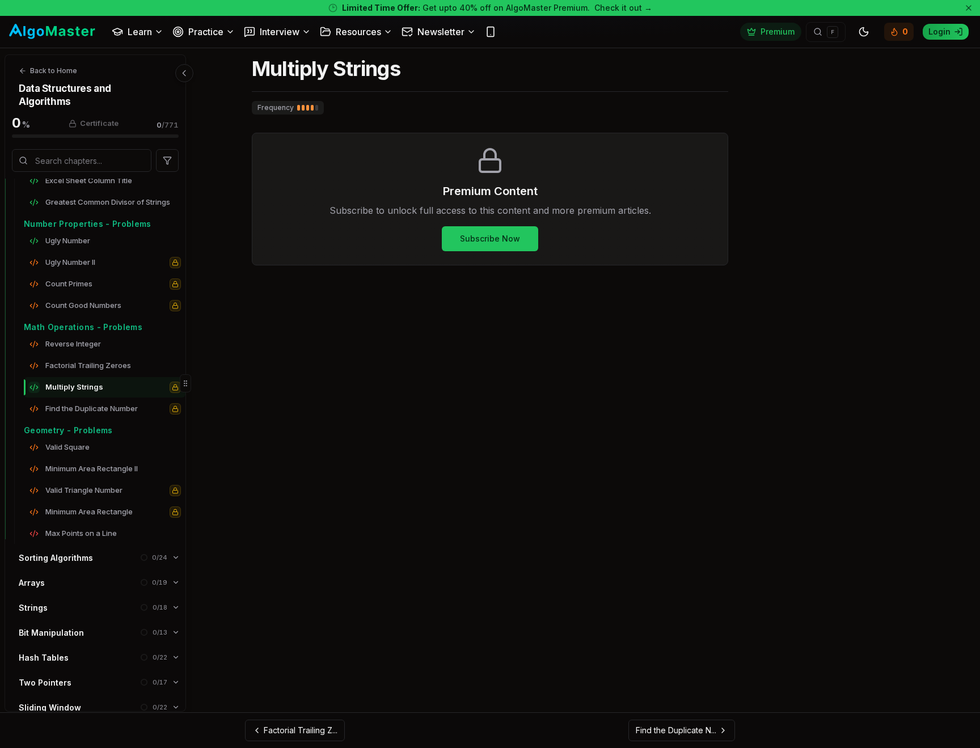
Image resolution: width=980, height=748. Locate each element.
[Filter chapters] (167, 160)
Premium (778, 31)
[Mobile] (490, 32)
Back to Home (53, 70)
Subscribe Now (490, 238)
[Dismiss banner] (968, 8)
